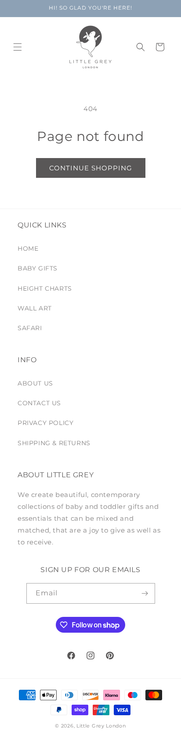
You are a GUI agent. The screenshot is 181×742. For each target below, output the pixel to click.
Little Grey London (101, 726)
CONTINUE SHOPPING (90, 168)
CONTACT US (39, 403)
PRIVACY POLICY (45, 423)
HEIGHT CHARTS (45, 288)
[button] (17, 47)
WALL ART (35, 308)
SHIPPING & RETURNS (54, 443)
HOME (28, 248)
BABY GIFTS (38, 268)
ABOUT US (35, 383)
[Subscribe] (145, 593)
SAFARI (30, 328)
